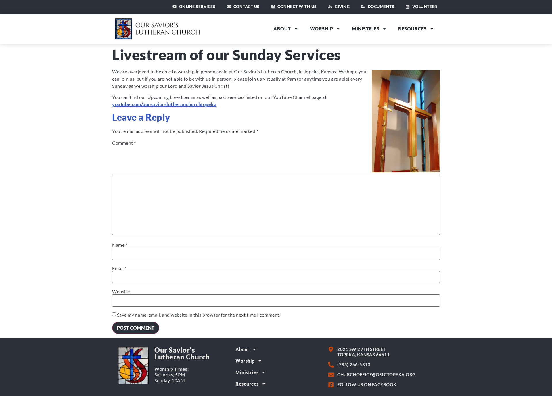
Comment (124, 143)
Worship (321, 28)
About (282, 28)
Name (119, 245)
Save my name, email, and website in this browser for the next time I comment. (199, 315)
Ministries (365, 28)
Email (119, 268)
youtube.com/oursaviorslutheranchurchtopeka (164, 104)
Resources (412, 28)
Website (121, 291)
